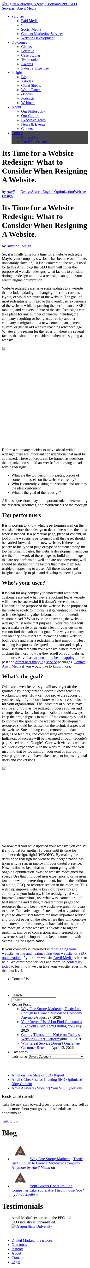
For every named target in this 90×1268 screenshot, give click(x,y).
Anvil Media (62, 958)
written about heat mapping (54, 658)
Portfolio (27, 51)
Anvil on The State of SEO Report (38, 1075)
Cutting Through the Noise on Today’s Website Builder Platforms (50, 1037)
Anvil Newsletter (34, 142)
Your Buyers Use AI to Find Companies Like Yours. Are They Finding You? (51, 1024)
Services (18, 16)
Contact (17, 133)
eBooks (27, 94)
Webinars (28, 103)
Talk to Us (10, 1121)
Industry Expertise (35, 68)
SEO (25, 25)
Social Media (31, 29)
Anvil (11, 192)
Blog (25, 77)
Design (25, 192)
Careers (27, 129)
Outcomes (19, 42)
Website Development (37, 38)
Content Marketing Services (42, 34)
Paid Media (29, 21)
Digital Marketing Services (32, 1240)
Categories (20, 1056)
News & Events (33, 124)
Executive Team (33, 120)
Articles (27, 81)
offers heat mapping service (36, 662)
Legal (16, 1262)
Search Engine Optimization (52, 192)
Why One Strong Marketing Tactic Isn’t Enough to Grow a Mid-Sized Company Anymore (51, 1013)
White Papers (31, 90)
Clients (26, 47)
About (16, 107)
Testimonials (30, 60)
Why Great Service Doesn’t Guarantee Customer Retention (50, 1045)
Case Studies (31, 55)
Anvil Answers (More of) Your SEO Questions (47, 1088)
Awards (27, 64)
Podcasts (27, 98)
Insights (17, 72)
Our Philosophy (33, 111)
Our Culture (30, 116)
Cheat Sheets (31, 85)
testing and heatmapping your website (43, 953)
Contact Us (29, 137)
